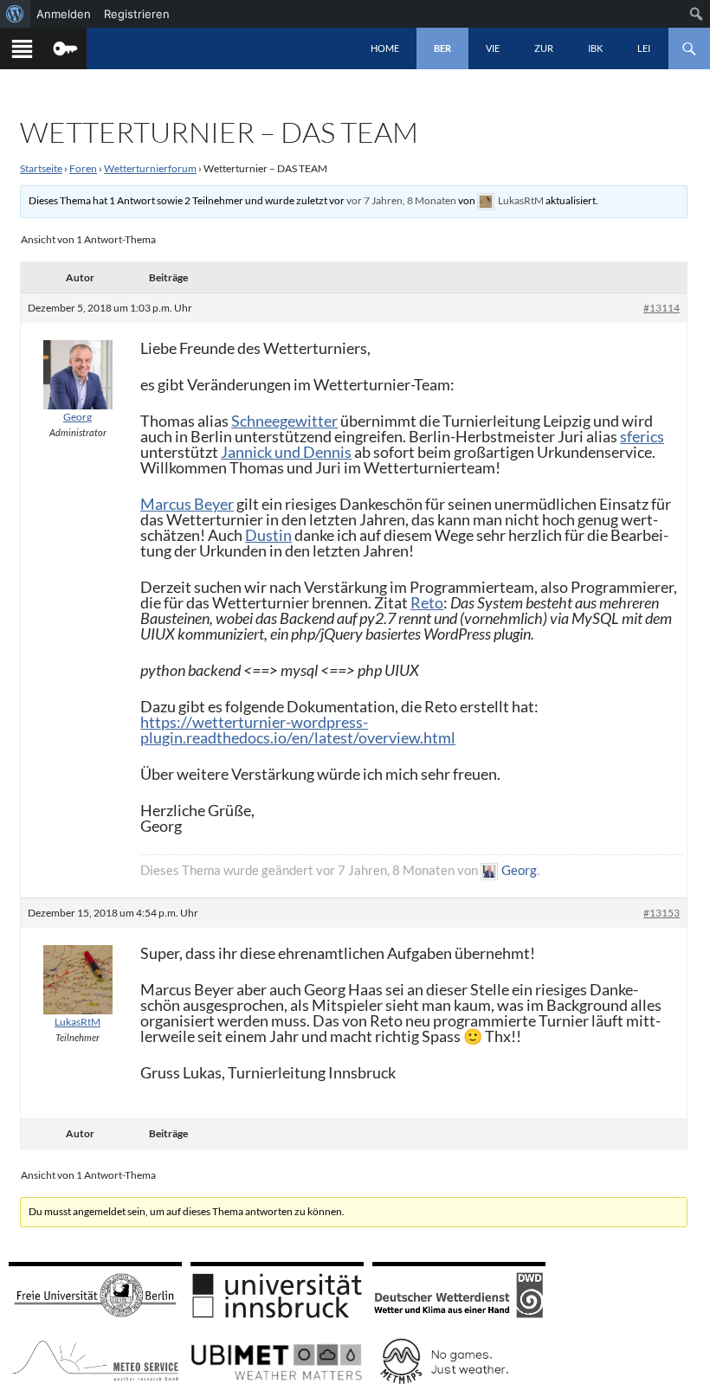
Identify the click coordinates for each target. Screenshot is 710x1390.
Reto (426, 602)
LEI (643, 48)
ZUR (543, 48)
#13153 (661, 912)
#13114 (661, 307)
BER (442, 48)
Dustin (268, 534)
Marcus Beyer (187, 503)
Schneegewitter (284, 420)
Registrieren (137, 14)
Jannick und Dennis (286, 451)
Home (385, 48)
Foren (83, 168)
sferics (642, 436)
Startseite (41, 168)
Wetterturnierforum (150, 168)
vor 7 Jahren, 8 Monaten (401, 200)
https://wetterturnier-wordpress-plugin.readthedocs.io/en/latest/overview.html (297, 729)
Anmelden (63, 14)
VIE (493, 48)
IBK (595, 48)
